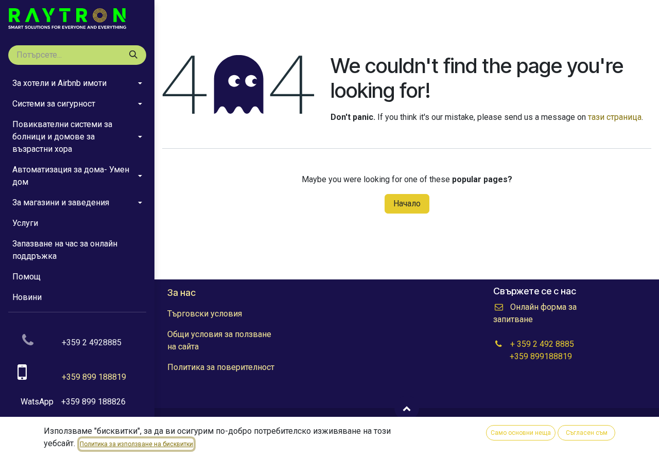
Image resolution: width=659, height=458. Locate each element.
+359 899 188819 (94, 377)
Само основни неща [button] (521, 432)
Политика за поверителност (220, 367)
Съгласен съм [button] (587, 432)
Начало (407, 203)
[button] (406, 408)
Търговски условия (204, 314)
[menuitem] (77, 83)
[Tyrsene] (133, 55)
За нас (181, 292)
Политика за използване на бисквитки (136, 444)
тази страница (614, 117)
